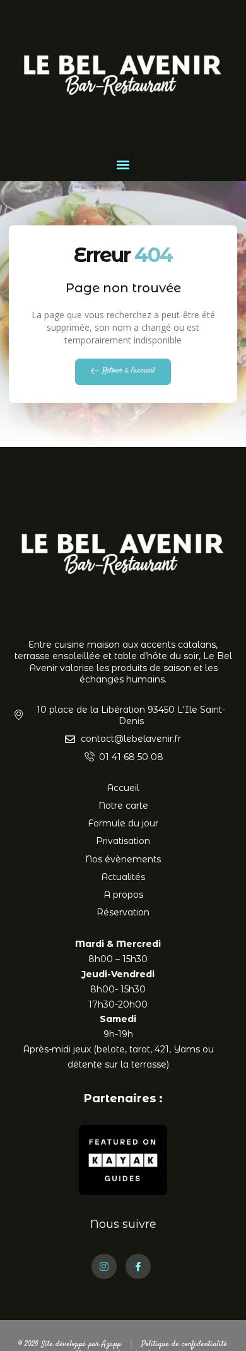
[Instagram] (104, 1266)
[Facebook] (138, 1266)
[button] (123, 164)
